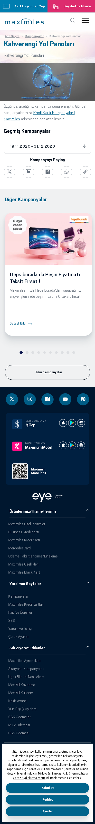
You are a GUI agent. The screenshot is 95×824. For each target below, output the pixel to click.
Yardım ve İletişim (21, 628)
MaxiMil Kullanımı (21, 693)
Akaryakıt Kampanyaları (26, 669)
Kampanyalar (18, 596)
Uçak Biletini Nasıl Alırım (26, 677)
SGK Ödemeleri (19, 717)
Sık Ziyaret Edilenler (27, 648)
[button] (24, 21)
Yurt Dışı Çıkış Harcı (22, 709)
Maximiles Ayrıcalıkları (24, 661)
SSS (11, 620)
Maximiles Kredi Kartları (26, 604)
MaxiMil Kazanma (21, 685)
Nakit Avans (17, 701)
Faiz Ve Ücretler (20, 612)
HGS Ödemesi (18, 733)
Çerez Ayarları (18, 636)
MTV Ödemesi (19, 725)
